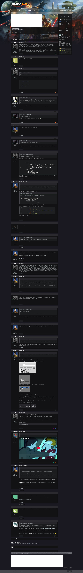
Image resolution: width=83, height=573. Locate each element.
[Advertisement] (26, 20)
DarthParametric (30, 97)
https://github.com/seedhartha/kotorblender (49, 528)
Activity (20, 10)
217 (15, 134)
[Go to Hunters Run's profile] (15, 227)
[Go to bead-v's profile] (15, 99)
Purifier (16, 31)
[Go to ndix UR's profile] (15, 46)
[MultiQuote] (20, 54)
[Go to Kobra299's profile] (15, 511)
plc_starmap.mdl (21, 258)
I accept (70, 571)
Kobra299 (29, 523)
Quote (22, 92)
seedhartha (15, 520)
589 (15, 105)
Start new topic (46, 35)
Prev (13, 39)
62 (15, 120)
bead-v (15, 95)
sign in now (29, 543)
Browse (14, 10)
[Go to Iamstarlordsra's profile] (15, 497)
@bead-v (27, 100)
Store (47, 10)
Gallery (30, 10)
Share (49, 32)
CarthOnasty (15, 125)
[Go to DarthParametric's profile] (15, 435)
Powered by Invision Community (68, 568)
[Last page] (21, 39)
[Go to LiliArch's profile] (15, 60)
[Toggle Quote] (20, 72)
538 (15, 65)
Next (20, 39)
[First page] (12, 39)
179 (15, 51)
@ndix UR (21, 482)
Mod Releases (20, 32)
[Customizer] (71, 10)
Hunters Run (30, 237)
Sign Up (68, 10)
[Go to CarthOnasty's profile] (15, 129)
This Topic (68, 4)
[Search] (71, 4)
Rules (38, 10)
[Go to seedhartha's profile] (15, 524)
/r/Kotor (43, 10)
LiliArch (15, 56)
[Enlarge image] (37, 210)
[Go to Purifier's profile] (13, 32)
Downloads (25, 10)
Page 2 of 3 (24, 39)
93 (15, 529)
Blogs (34, 10)
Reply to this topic (53, 35)
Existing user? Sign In (63, 10)
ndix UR (15, 42)
